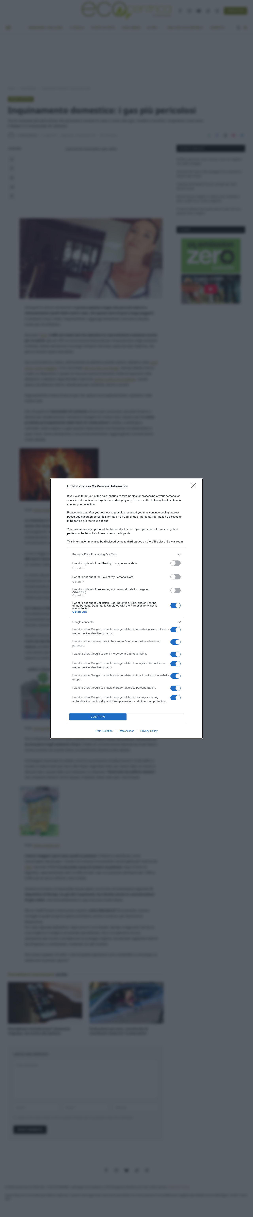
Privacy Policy (149, 730)
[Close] (195, 486)
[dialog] (126, 608)
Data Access (126, 730)
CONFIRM (98, 716)
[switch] (175, 563)
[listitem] (126, 554)
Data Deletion (104, 730)
